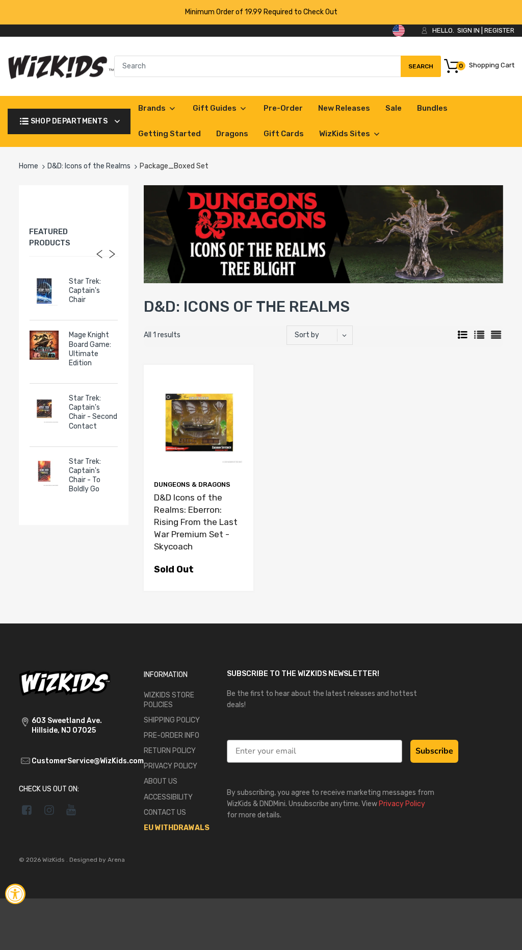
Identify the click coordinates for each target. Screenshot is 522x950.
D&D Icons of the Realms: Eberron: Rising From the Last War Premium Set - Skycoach (196, 521)
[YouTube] (72, 810)
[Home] (61, 66)
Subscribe (434, 751)
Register (499, 30)
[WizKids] (65, 682)
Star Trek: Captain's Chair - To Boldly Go (85, 475)
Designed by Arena (97, 859)
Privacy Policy (402, 803)
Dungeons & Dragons (192, 484)
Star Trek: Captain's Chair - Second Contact (93, 412)
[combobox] (277, 66)
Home (28, 166)
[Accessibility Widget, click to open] (15, 894)
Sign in (468, 30)
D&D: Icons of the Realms (88, 166)
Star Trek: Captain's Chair (85, 290)
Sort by (307, 335)
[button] (502, 933)
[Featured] (324, 335)
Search (420, 70)
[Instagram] (49, 810)
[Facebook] (27, 810)
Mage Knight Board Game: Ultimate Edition (90, 349)
